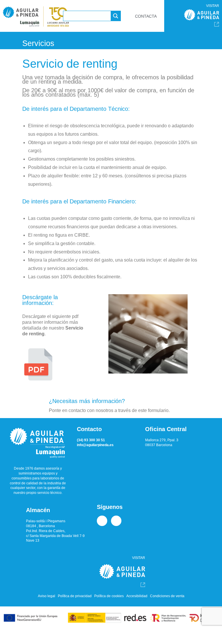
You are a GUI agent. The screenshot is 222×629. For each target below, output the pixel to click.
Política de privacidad (75, 596)
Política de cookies (109, 596)
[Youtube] (116, 521)
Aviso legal (46, 596)
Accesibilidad (136, 596)
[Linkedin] (102, 521)
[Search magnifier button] (116, 16)
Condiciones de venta (167, 596)
